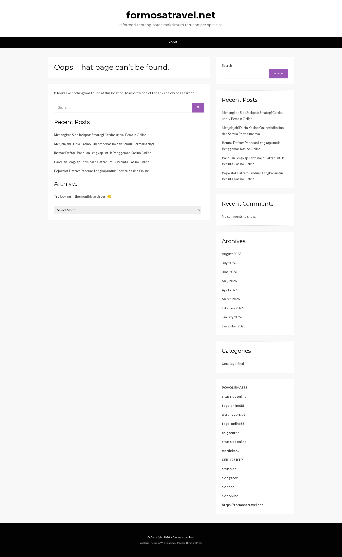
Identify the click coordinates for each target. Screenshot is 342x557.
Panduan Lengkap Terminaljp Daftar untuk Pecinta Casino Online (101, 162)
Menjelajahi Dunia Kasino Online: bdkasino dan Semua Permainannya (104, 144)
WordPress (196, 542)
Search (227, 65)
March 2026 (231, 299)
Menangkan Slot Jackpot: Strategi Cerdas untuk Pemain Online (100, 135)
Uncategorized (233, 363)
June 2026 (229, 272)
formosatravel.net (171, 15)
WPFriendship (168, 542)
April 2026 (230, 290)
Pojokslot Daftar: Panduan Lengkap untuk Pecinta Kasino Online (101, 171)
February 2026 (233, 308)
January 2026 (232, 317)
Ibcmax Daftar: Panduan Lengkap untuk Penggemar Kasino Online (102, 153)
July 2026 (229, 263)
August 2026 (231, 254)
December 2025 (234, 326)
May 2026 (229, 281)
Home (173, 42)
